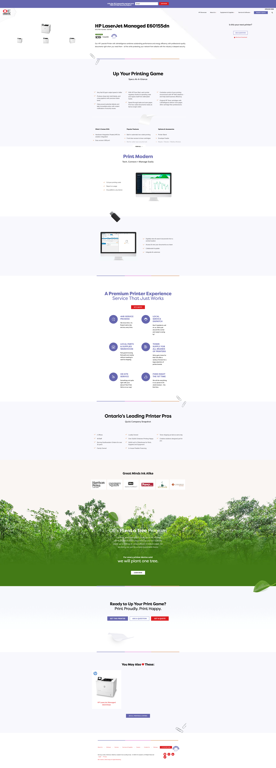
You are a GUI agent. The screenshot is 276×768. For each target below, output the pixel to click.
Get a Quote (160, 618)
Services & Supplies (127, 747)
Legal (99, 756)
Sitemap (155, 747)
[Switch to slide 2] (46, 40)
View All (138, 146)
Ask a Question (240, 33)
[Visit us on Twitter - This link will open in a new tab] (165, 757)
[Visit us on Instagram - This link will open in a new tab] (168, 754)
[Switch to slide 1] (19, 40)
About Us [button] (212, 12)
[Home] (7, 12)
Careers (138, 747)
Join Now (164, 3)
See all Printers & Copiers (138, 716)
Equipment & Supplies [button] (227, 12)
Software (108, 747)
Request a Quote (261, 12)
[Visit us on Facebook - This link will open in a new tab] (165, 754)
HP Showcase (202, 12)
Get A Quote (138, 307)
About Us (100, 747)
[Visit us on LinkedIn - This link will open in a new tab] (172, 754)
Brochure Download (241, 37)
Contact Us (147, 747)
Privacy (105, 756)
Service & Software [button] (244, 12)
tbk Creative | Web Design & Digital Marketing (109, 759)
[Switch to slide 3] (72, 40)
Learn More (138, 572)
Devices (117, 747)
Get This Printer (117, 618)
